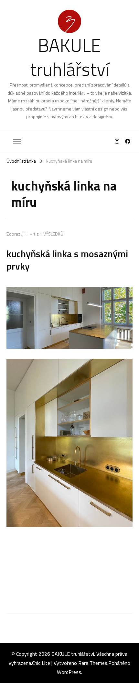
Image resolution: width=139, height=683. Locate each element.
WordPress (69, 672)
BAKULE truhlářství (69, 57)
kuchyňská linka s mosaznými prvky (67, 259)
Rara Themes (92, 663)
